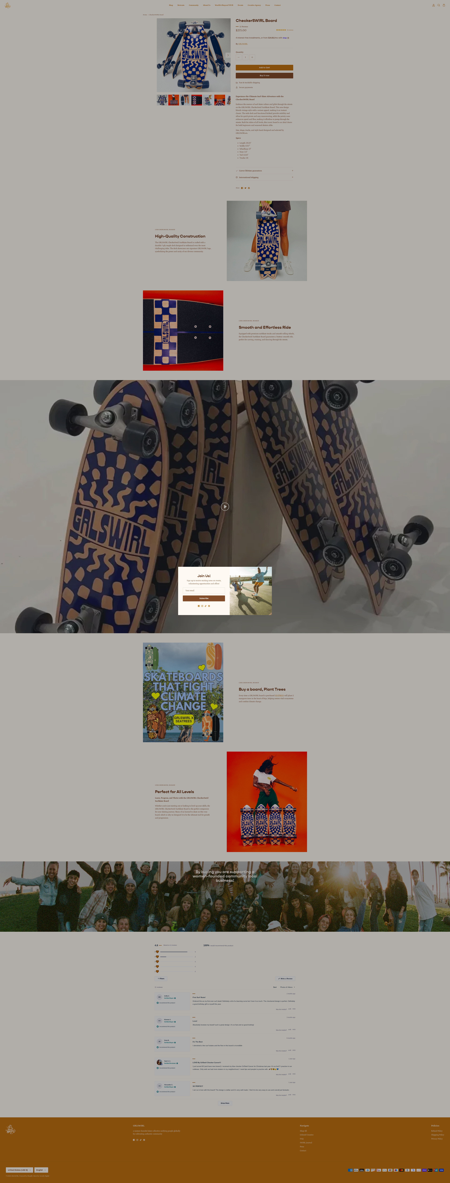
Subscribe (203, 598)
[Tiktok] (205, 606)
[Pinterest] (209, 606)
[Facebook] (199, 606)
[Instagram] (202, 606)
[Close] (269, 569)
